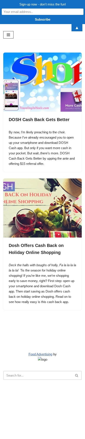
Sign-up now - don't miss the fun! (42, 4)
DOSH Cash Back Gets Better (39, 119)
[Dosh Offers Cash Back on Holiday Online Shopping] (42, 208)
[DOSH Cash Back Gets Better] (42, 82)
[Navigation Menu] (8, 35)
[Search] (77, 375)
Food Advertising (40, 354)
